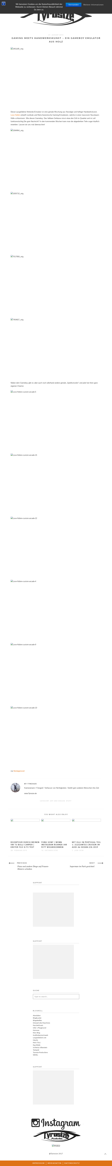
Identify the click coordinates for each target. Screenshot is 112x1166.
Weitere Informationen (93, 5)
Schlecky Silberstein (40, 1047)
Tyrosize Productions (40, 1052)
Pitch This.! (37, 1042)
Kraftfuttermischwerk (40, 1035)
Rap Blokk (36, 1045)
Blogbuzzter (37, 1018)
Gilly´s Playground (39, 1028)
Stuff (69, 801)
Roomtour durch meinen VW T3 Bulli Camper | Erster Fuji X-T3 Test (25, 844)
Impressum (38, 1163)
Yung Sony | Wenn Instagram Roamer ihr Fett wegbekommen (54, 844)
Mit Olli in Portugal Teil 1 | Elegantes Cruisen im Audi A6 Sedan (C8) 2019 (86, 844)
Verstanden (73, 5)
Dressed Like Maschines (41, 1023)
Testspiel (36, 1050)
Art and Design (57, 801)
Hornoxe (36, 1030)
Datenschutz (72, 1163)
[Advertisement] (53, 910)
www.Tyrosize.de (30, 793)
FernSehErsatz (38, 1025)
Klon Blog (36, 1033)
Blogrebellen (37, 1020)
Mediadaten (54, 1163)
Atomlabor (37, 1015)
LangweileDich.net (39, 1037)
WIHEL (35, 1055)
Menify (35, 1040)
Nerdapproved (19, 771)
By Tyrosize (30, 784)
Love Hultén (15, 115)
